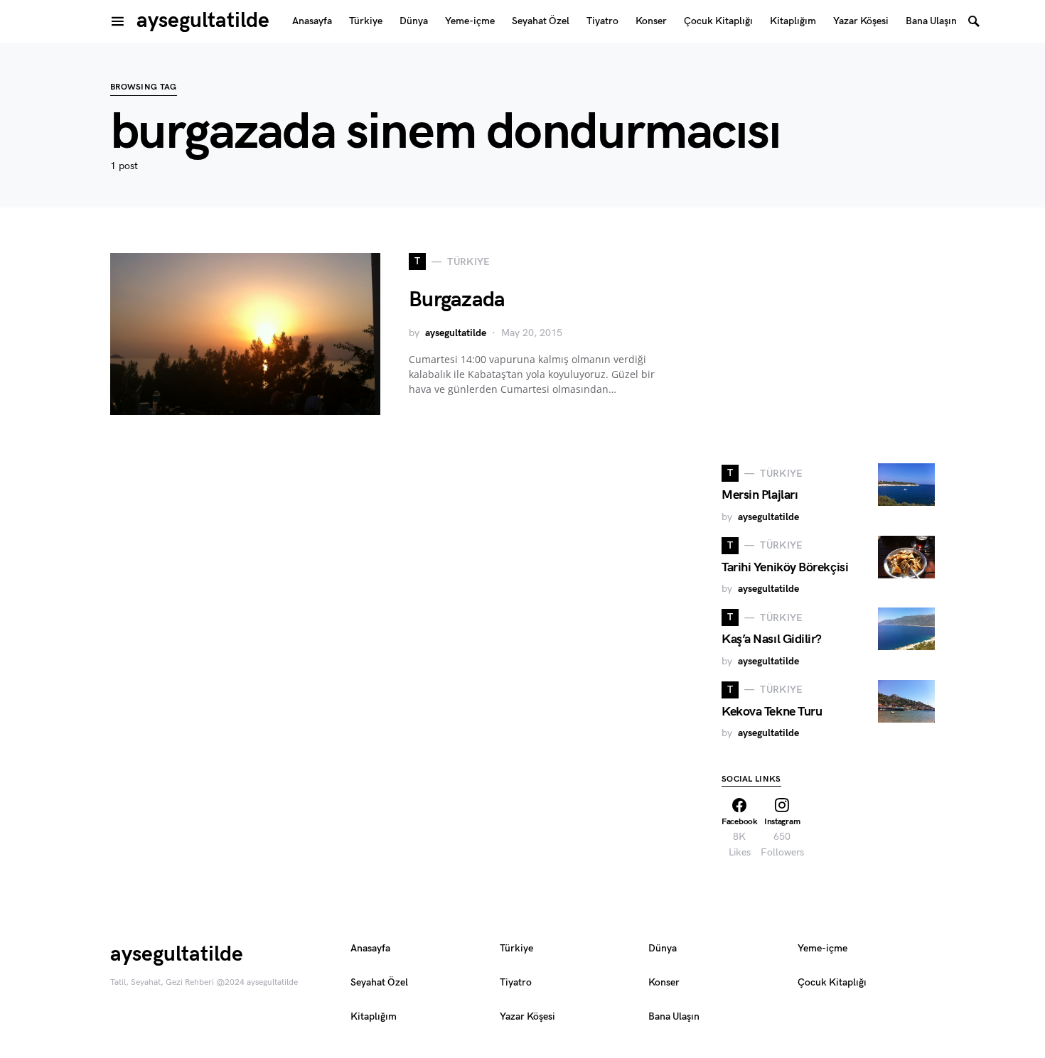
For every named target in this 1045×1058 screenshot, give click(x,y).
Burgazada (457, 300)
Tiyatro (516, 982)
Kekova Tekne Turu (772, 711)
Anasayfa (370, 948)
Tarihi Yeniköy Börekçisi (785, 567)
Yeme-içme (822, 948)
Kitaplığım (373, 1016)
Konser (664, 982)
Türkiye (516, 948)
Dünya (662, 948)
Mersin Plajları (760, 494)
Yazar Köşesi (527, 1016)
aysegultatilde (202, 20)
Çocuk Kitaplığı (832, 982)
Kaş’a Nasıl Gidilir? (772, 639)
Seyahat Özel (379, 982)
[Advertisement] (828, 342)
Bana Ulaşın (674, 1016)
